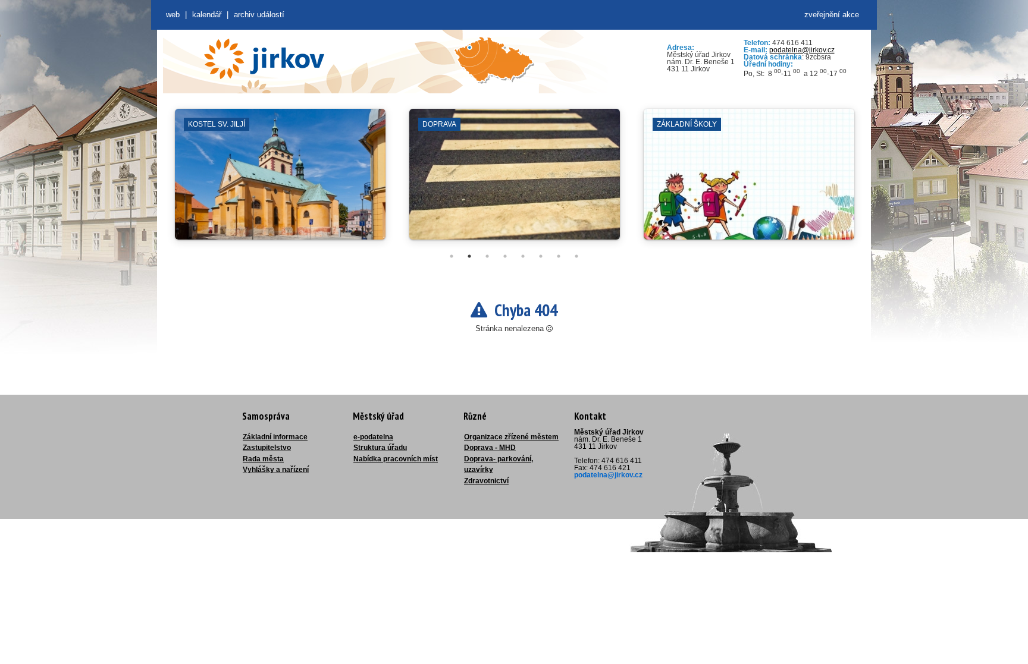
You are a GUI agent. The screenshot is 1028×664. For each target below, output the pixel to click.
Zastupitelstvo (267, 447)
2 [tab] (469, 256)
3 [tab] (487, 256)
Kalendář (206, 14)
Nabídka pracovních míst (395, 458)
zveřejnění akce (831, 14)
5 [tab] (523, 256)
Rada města (263, 458)
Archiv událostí (259, 14)
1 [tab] (451, 256)
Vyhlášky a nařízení (276, 469)
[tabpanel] (280, 180)
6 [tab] (541, 256)
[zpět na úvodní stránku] (264, 59)
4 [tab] (505, 256)
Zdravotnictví (486, 480)
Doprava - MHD (490, 447)
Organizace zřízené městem (511, 436)
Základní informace (275, 436)
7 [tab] (559, 256)
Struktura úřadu (380, 447)
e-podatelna (373, 436)
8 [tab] (576, 256)
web (173, 14)
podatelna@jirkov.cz (802, 50)
